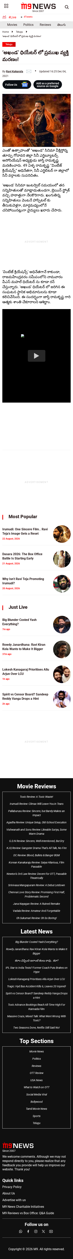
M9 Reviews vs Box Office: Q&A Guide (28, 1213)
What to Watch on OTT (36, 1087)
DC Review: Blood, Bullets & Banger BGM (36, 855)
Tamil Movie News (36, 1108)
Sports (36, 1116)
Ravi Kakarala (14, 71)
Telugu (19, 32)
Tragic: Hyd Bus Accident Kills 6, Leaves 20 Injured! (36, 986)
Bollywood (37, 1101)
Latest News (37, 931)
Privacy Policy (12, 1187)
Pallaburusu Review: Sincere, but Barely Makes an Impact (36, 813)
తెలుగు (61, 25)
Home (5, 32)
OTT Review (36, 1073)
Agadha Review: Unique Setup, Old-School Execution (36, 822)
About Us (8, 1193)
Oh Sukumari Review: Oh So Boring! (36, 918)
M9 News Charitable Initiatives (23, 1207)
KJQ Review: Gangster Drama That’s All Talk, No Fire (37, 848)
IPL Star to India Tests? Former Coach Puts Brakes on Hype (37, 970)
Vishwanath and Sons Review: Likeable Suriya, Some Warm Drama (36, 831)
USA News (36, 1080)
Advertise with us (14, 1200)
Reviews (45, 25)
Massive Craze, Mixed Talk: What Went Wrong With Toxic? (36, 1018)
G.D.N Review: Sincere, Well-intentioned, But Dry (36, 841)
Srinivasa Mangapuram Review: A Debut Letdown (36, 885)
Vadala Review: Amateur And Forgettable (36, 910)
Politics (28, 25)
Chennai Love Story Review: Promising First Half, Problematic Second (36, 894)
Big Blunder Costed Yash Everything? (36, 941)
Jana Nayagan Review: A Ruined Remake (36, 903)
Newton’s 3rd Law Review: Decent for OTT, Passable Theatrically (37, 876)
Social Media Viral (36, 1094)
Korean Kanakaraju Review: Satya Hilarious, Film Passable (36, 864)
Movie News (36, 1051)
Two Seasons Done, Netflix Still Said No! (36, 1027)
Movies (12, 25)
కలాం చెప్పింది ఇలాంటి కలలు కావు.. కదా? (36, 960)
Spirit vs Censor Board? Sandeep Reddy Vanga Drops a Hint (37, 995)
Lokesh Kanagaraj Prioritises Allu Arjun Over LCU (36, 979)
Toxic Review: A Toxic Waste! (36, 796)
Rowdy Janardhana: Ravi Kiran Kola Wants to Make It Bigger (36, 951)
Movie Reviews (36, 786)
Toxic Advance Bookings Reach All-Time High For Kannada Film (36, 1007)
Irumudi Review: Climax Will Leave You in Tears (36, 803)
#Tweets (28, 16)
